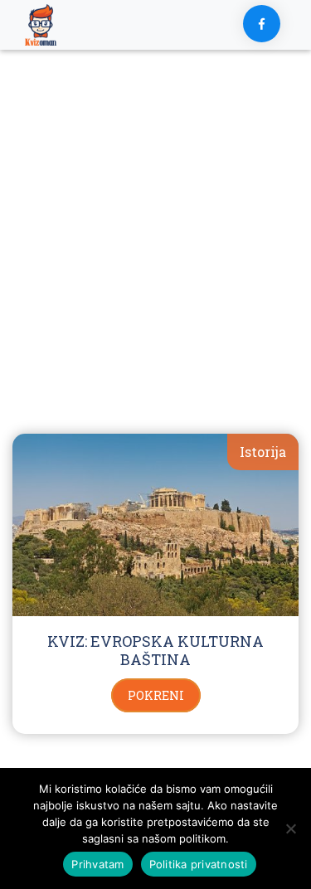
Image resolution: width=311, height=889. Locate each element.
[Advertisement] (155, 258)
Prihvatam (97, 864)
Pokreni (156, 695)
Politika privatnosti (198, 864)
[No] (290, 828)
